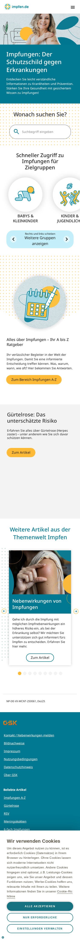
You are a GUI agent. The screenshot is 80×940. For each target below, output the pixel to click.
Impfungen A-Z (15, 798)
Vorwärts (66, 239)
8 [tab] (55, 673)
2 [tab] (24, 673)
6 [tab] (45, 673)
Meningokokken (15, 821)
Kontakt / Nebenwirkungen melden (29, 735)
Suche (16, 131)
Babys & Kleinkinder (25, 218)
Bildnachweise (14, 743)
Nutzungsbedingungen (21, 759)
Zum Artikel (21, 452)
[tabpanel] (40, 607)
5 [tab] (40, 673)
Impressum (12, 751)
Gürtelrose (11, 805)
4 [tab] (35, 673)
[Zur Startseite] (16, 6)
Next (76, 611)
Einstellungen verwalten (40, 928)
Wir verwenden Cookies (33, 841)
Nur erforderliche (40, 917)
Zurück (13, 239)
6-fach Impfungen (17, 829)
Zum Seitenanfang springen (63, 908)
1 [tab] (19, 673)
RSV (6, 813)
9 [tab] (60, 673)
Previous (4, 611)
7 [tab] (50, 673)
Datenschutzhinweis (18, 767)
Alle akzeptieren (40, 906)
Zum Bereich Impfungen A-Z (34, 379)
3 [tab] (30, 673)
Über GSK (10, 775)
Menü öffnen (73, 7)
